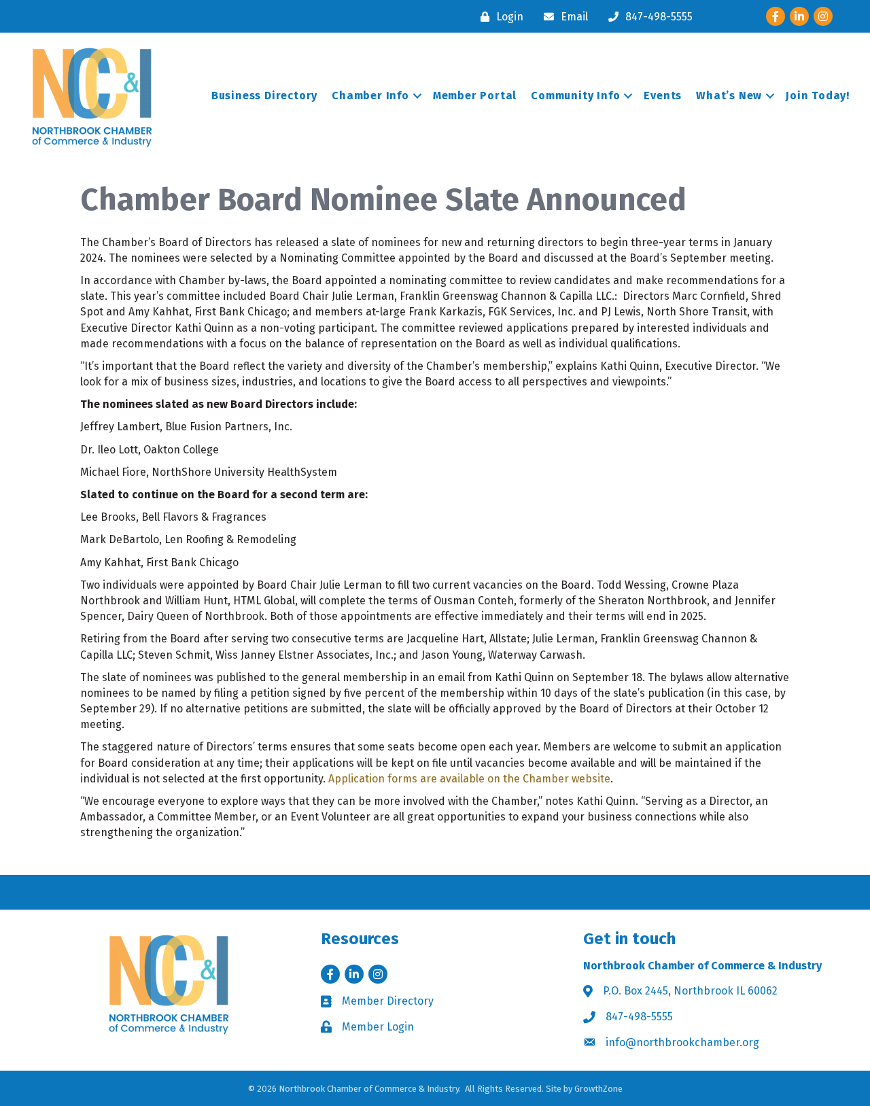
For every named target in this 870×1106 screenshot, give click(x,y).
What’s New (729, 95)
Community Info (575, 95)
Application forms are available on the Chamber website (469, 778)
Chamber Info (370, 95)
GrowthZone (598, 1089)
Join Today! (818, 95)
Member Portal (475, 95)
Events (663, 95)
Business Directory (264, 95)
